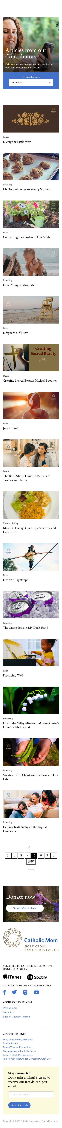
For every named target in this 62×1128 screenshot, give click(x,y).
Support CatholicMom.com (17, 1016)
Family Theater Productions (17, 1047)
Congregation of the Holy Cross (19, 1051)
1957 (31, 861)
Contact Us (9, 1012)
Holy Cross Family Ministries (18, 1039)
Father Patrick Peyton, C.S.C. (18, 1055)
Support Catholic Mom (25, 908)
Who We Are (10, 1008)
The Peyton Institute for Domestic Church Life (27, 1058)
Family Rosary (10, 1043)
